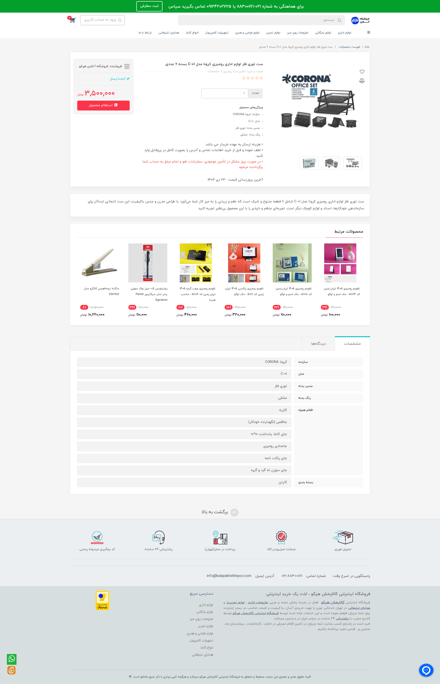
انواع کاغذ (192, 33)
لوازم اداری (344, 33)
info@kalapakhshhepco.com (229, 576)
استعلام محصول (101, 105)
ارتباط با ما (145, 33)
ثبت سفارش (149, 6)
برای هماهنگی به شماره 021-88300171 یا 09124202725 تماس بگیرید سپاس (235, 6)
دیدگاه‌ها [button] (318, 344)
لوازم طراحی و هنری (247, 33)
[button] (75, 20)
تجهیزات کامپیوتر (216, 33)
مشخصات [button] (352, 344)
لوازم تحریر (273, 33)
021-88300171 (291, 576)
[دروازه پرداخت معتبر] (102, 600)
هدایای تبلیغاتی (169, 33)
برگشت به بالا (215, 512)
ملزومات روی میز (297, 33)
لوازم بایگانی (323, 33)
